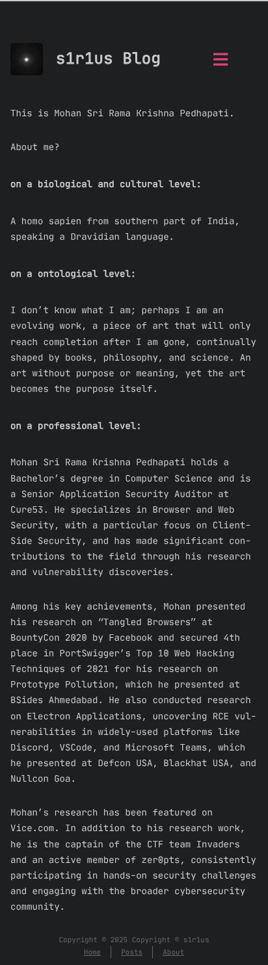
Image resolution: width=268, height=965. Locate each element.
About (173, 952)
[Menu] (220, 63)
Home (92, 952)
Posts (131, 952)
